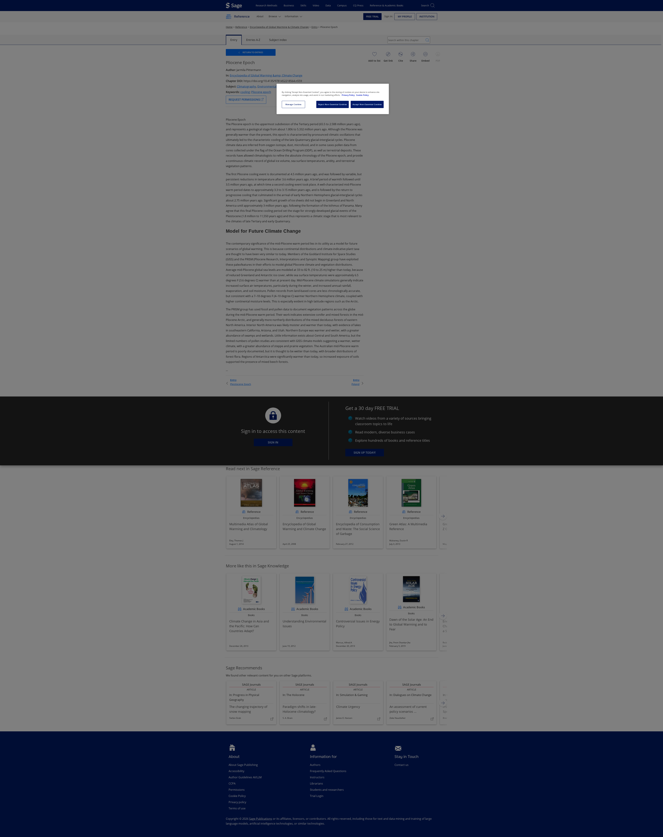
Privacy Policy (348, 95)
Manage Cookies (293, 104)
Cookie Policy (362, 95)
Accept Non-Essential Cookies (367, 104)
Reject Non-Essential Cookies (332, 104)
